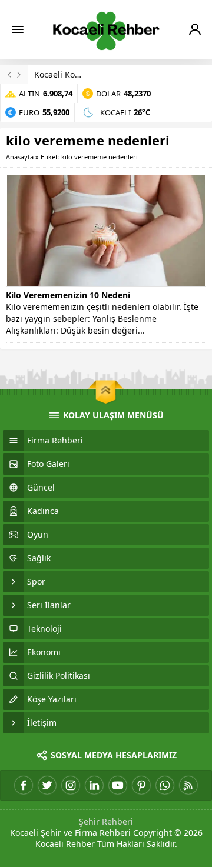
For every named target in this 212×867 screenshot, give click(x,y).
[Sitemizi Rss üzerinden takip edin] (188, 785)
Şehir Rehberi (106, 821)
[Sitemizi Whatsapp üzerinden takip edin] (165, 785)
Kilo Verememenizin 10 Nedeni (68, 295)
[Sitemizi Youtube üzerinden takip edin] (118, 785)
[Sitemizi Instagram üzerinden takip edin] (71, 785)
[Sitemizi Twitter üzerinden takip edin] (47, 785)
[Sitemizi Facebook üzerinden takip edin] (23, 785)
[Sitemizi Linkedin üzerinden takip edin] (94, 785)
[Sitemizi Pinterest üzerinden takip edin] (141, 785)
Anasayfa (20, 156)
